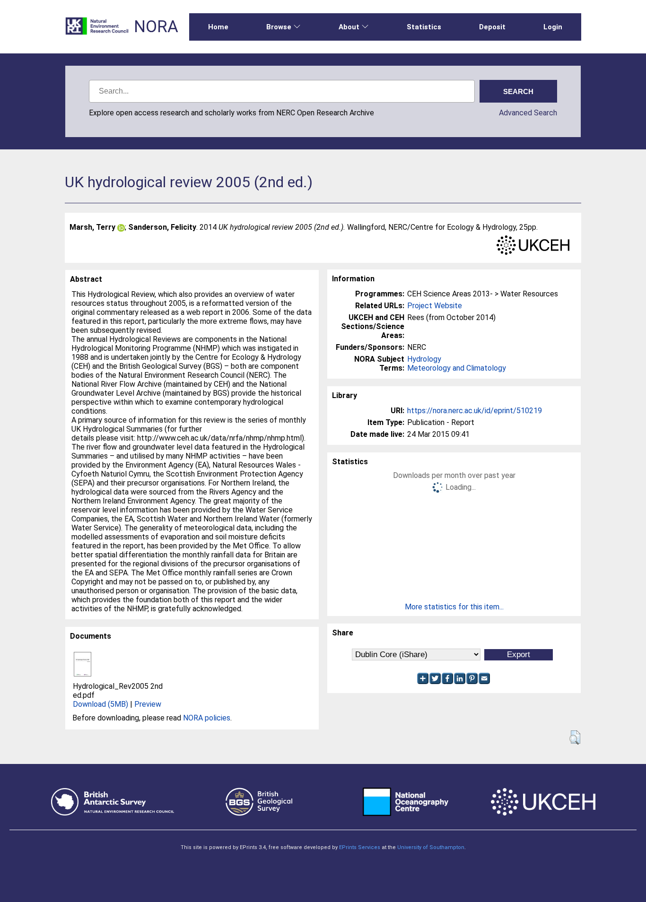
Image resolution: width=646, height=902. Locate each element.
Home (218, 27)
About (349, 27)
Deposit (492, 27)
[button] (574, 737)
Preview (147, 704)
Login (552, 27)
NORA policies (206, 717)
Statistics (424, 27)
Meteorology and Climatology (456, 368)
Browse (278, 27)
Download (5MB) (100, 704)
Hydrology (424, 359)
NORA (156, 26)
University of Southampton (430, 847)
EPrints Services (359, 847)
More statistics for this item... (454, 606)
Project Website (434, 305)
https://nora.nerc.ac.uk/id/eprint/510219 (474, 410)
